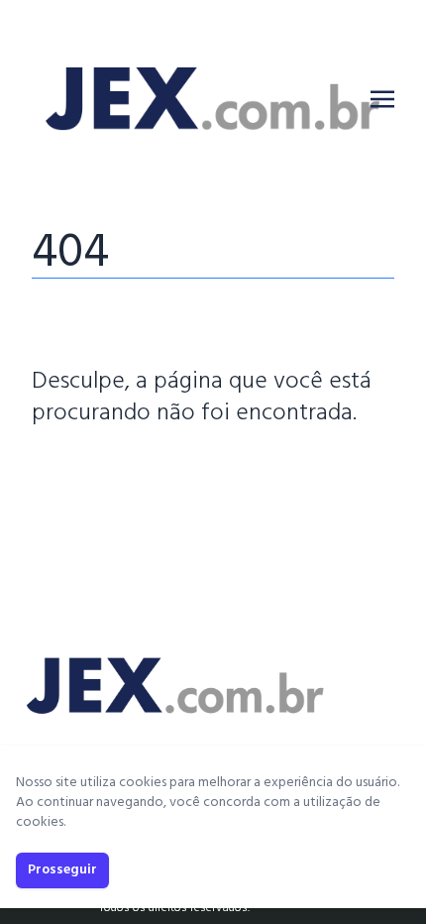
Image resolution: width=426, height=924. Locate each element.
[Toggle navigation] (382, 99)
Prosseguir (62, 870)
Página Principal (100, 473)
